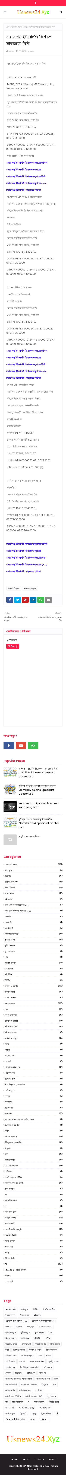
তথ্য (33, 1009)
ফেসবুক (33, 1096)
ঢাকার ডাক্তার (33, 1003)
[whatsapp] (33, 745)
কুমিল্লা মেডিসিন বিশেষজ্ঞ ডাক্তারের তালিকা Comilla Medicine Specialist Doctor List (37, 790)
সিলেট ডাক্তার (33, 1240)
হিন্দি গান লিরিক (33, 1258)
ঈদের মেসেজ (33, 893)
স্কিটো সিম (33, 1246)
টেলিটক (33, 980)
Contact (39, 1459)
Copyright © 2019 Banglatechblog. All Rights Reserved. (33, 1467)
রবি (33, 1194)
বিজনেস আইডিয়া (33, 1136)
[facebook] (35, 3)
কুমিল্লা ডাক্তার (33, 939)
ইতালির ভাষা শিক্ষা (33, 881)
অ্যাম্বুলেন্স (33, 870)
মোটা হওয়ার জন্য (33, 1165)
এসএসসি (33, 922)
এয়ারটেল (33, 916)
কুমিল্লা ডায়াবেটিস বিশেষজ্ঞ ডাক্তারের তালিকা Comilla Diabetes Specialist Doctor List (38, 772)
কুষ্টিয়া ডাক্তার (33, 945)
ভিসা (33, 1154)
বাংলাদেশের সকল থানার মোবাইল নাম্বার (33, 1119)
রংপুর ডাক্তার (33, 1188)
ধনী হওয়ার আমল (33, 1026)
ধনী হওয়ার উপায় (33, 1032)
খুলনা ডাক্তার (33, 951)
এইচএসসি (33, 899)
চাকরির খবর (33, 968)
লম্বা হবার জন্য (33, 1211)
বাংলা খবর (33, 1113)
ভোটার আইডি (33, 1159)
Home (14, 1459)
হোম (8, 26)
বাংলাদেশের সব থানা (33, 1125)
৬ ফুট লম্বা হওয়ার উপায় (29, 836)
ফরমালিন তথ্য (33, 1078)
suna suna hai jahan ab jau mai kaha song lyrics (39, 805)
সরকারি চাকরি (33, 1223)
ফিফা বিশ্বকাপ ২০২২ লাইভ (33, 1084)
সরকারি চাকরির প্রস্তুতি (33, 1229)
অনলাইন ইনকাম (16, 26)
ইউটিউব (33, 875)
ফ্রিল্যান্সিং (33, 1101)
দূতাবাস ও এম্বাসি (33, 1020)
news (33, 1275)
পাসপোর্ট (33, 1061)
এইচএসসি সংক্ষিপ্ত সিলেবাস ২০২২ (33, 910)
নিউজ (33, 1043)
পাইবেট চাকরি (33, 1055)
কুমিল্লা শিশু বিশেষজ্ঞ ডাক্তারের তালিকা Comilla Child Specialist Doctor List (39, 823)
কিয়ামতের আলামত (33, 933)
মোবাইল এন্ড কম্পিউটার (33, 1177)
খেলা (33, 957)
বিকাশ (33, 1130)
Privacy (52, 1459)
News (11, 50)
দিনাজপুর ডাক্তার (33, 1015)
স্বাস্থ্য (33, 1252)
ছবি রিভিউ (33, 974)
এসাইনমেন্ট (33, 928)
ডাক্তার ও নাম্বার (33, 986)
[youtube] (21, 745)
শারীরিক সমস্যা (33, 1217)
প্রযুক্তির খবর (33, 1072)
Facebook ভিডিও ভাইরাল (33, 1269)
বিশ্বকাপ (33, 1148)
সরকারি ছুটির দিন (33, 1235)
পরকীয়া (33, 1049)
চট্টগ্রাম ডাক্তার (33, 962)
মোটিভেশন (33, 1171)
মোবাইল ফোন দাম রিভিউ (33, 1182)
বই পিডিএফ (33, 1107)
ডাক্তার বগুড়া (33, 991)
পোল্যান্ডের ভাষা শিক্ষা (33, 1067)
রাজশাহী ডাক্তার (33, 1200)
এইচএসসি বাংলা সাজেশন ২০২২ (33, 904)
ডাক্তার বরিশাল (33, 997)
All (33, 1264)
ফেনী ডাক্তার (33, 1090)
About (26, 1459)
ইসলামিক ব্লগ (33, 887)
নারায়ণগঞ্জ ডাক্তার (30, 588)
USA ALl (33, 1281)
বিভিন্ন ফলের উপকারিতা (33, 1142)
